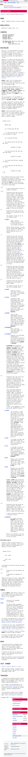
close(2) (20, 621)
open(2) (12, 88)
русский (15, 737)
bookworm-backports (18, 716)
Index (5, 2)
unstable (15, 720)
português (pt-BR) (17, 735)
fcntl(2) (14, 250)
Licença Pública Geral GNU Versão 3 (14, 685)
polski (14, 733)
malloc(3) (4, 596)
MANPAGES (6, 0)
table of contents (17, 708)
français (15, 729)
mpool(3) (14, 666)
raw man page (16, 705)
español (14, 727)
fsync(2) (20, 622)
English (14, 725)
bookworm (6, 7)
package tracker (16, 703)
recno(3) (4, 78)
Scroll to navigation (6, 11)
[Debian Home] (1, 2)
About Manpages (12, 2)
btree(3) (13, 76)
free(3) (13, 622)
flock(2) (20, 250)
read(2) (3, 622)
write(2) (8, 622)
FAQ (18, 2)
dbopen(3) (3, 14)
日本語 (14, 731)
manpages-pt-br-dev (12, 7)
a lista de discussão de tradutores (13, 694)
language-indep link (17, 701)
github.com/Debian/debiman (16, 753)
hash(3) (18, 76)
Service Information (8, 5)
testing (14, 718)
